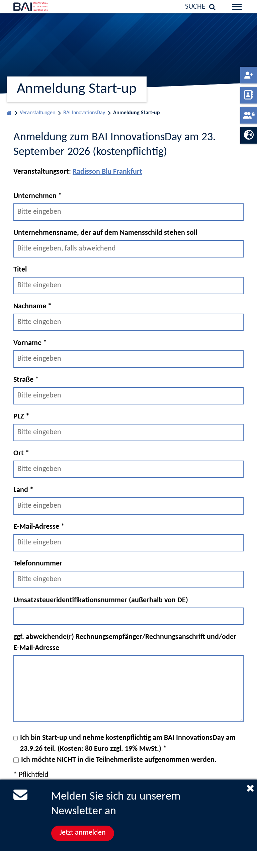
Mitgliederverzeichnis (248, 95)
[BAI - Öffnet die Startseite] (37, 6)
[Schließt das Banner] (250, 788)
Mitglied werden (248, 75)
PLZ (21, 416)
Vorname (30, 343)
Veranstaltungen (37, 113)
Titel (20, 270)
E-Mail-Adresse (39, 527)
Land (23, 490)
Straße (26, 380)
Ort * (21, 453)
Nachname (32, 306)
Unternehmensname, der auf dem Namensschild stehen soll (105, 233)
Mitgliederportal (248, 115)
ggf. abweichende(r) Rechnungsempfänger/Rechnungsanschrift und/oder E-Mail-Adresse (124, 642)
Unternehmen (37, 196)
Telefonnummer (37, 563)
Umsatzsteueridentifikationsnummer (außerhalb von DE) (100, 600)
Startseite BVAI (9, 111)
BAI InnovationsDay (84, 113)
